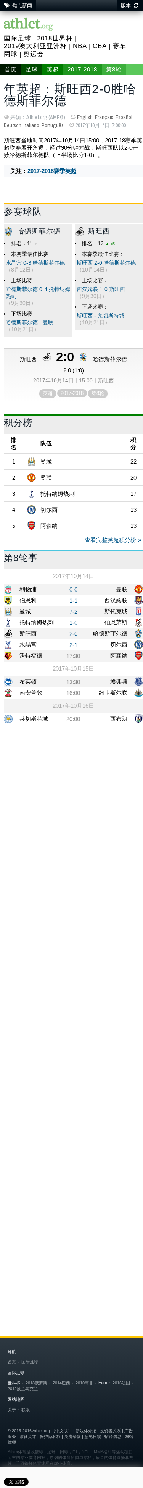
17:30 (73, 656)
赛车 (119, 46)
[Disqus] (73, 981)
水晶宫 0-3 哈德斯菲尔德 (35, 263)
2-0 (73, 634)
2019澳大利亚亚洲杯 (35, 46)
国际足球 (17, 38)
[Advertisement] (71, 807)
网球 (11, 54)
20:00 (73, 719)
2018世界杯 (55, 38)
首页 (11, 69)
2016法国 (121, 1383)
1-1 (73, 600)
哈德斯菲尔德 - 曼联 (29, 322)
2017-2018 (82, 69)
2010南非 (84, 1383)
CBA (100, 46)
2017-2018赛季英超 (52, 171)
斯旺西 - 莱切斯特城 (100, 316)
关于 (12, 1409)
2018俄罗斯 (36, 1383)
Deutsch (12, 125)
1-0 (73, 622)
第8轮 (114, 69)
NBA (80, 46)
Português (53, 125)
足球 (32, 69)
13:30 (73, 682)
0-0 (73, 589)
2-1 (73, 645)
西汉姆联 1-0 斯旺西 (101, 289)
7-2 (73, 611)
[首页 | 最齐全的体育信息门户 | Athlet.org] (28, 24)
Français (104, 117)
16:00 (73, 693)
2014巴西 (61, 1383)
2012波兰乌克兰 (23, 1388)
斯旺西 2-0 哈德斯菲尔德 (106, 263)
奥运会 (33, 54)
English (85, 117)
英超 (53, 69)
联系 (25, 1409)
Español (124, 117)
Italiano (31, 125)
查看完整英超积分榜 (110, 540)
